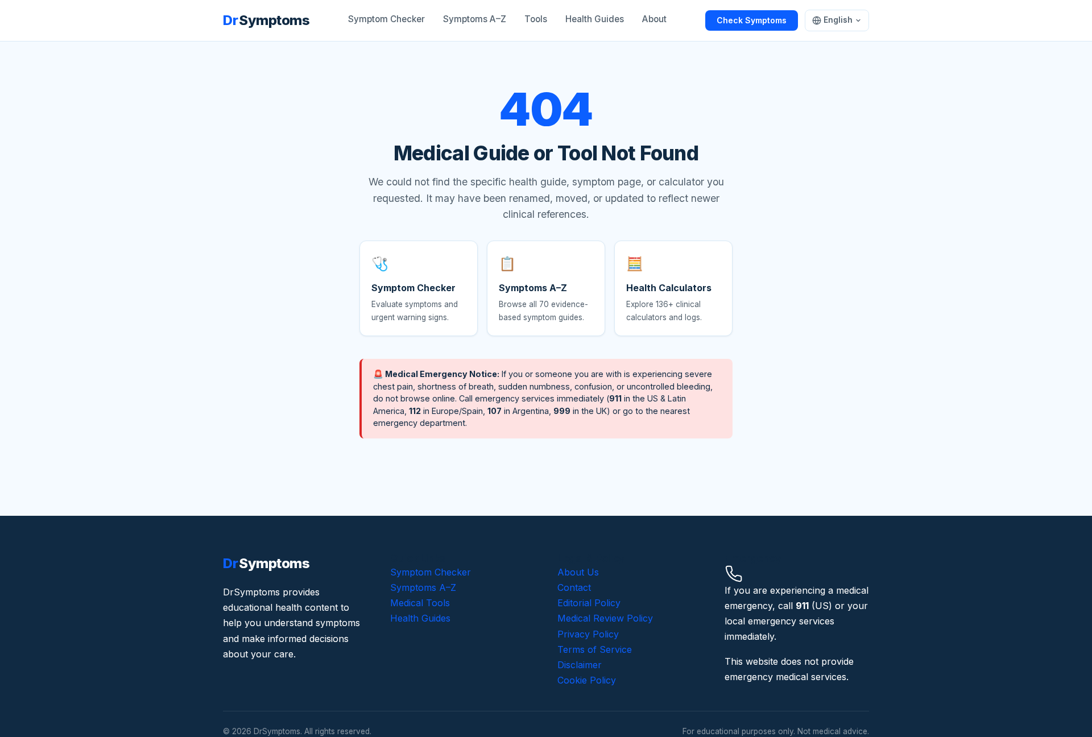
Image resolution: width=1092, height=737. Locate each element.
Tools (535, 19)
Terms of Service (594, 649)
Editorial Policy (589, 602)
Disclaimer (579, 664)
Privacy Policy (588, 634)
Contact (574, 587)
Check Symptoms (752, 20)
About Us (578, 572)
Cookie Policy (586, 680)
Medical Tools (420, 602)
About (654, 19)
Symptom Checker (386, 19)
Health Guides (594, 19)
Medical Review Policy (605, 618)
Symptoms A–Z (474, 19)
